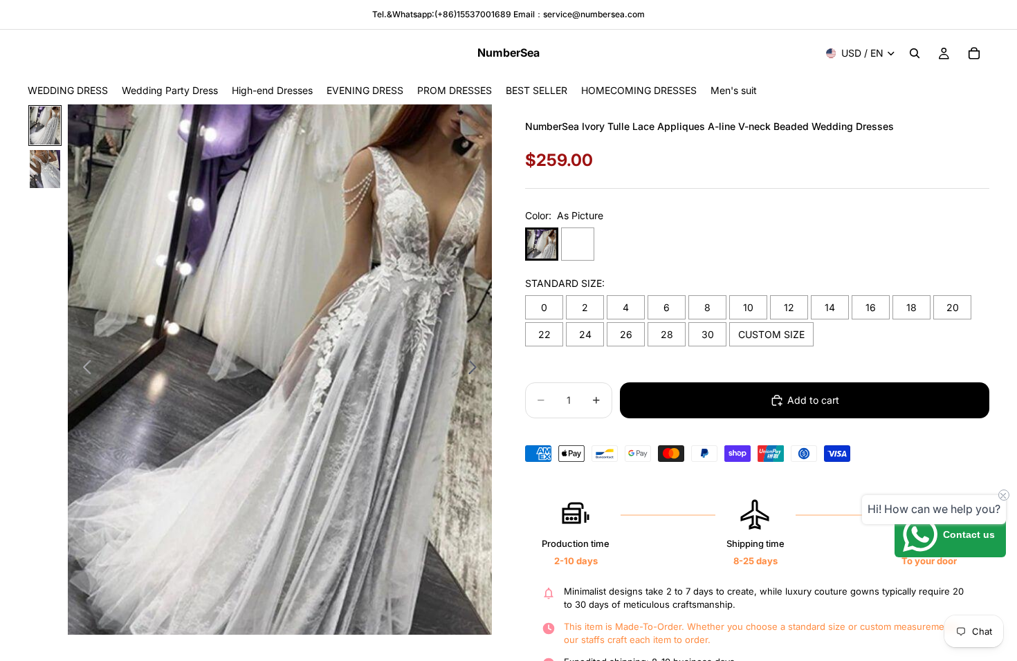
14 (830, 307)
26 (626, 334)
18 (911, 307)
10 (748, 307)
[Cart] (974, 53)
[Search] (914, 53)
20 (952, 307)
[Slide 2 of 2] (45, 169)
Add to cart (813, 400)
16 (870, 307)
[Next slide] (476, 370)
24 (585, 334)
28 (667, 334)
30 (708, 334)
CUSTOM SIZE (771, 334)
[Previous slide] (83, 370)
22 (544, 334)
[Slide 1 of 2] (45, 125)
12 (789, 307)
